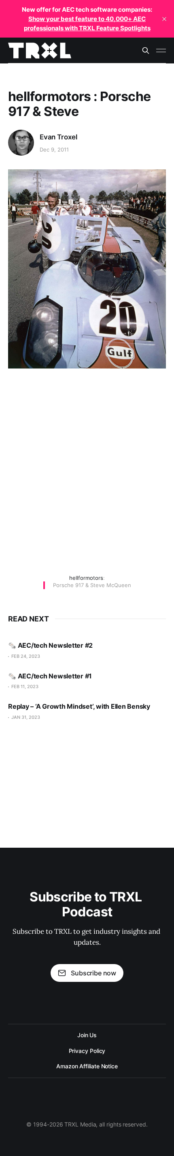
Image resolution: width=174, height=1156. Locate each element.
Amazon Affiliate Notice (87, 1066)
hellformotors (86, 578)
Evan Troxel (58, 137)
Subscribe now (93, 973)
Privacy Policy (87, 1050)
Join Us (87, 1035)
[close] (164, 19)
